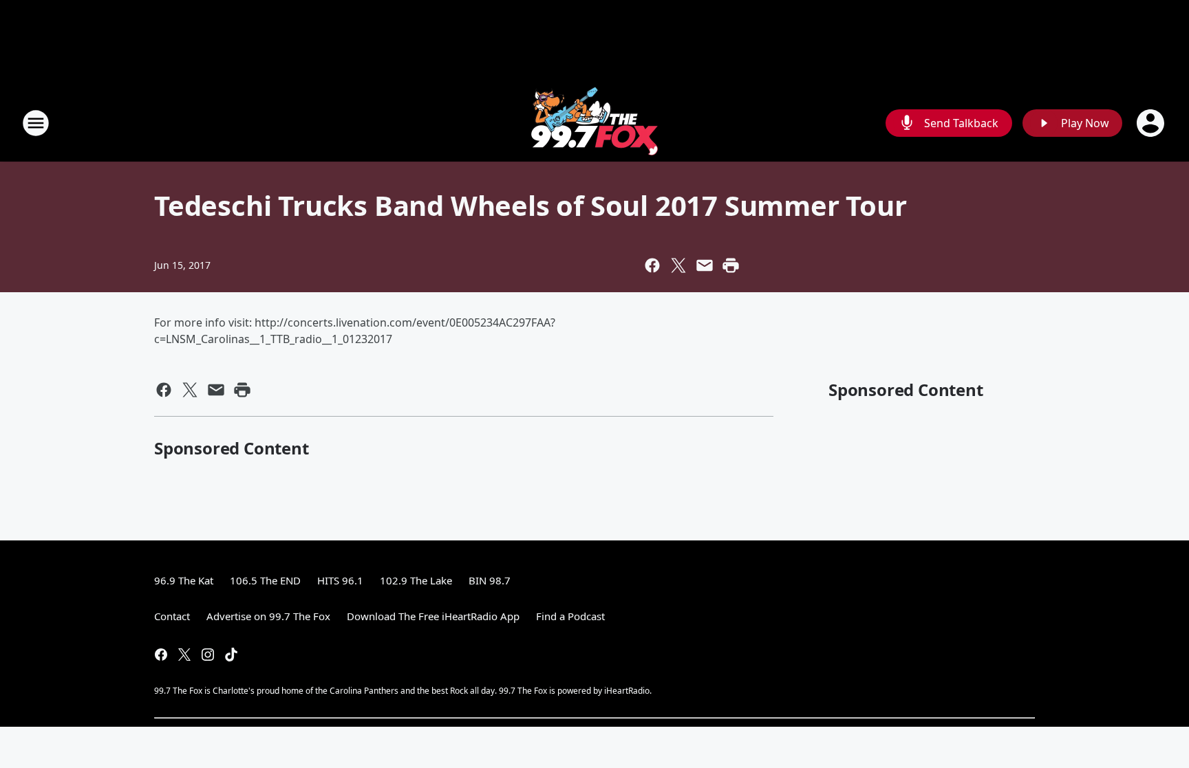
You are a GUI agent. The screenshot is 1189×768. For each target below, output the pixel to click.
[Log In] (1152, 123)
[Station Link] (594, 123)
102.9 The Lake (416, 580)
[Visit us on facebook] (161, 654)
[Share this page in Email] (704, 265)
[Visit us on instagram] (208, 654)
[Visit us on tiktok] (231, 654)
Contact (172, 616)
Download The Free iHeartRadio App (433, 616)
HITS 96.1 (340, 580)
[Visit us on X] (184, 654)
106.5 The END (265, 580)
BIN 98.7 (490, 580)
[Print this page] (730, 265)
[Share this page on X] (678, 265)
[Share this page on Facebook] (652, 265)
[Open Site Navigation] (36, 123)
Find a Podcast (570, 616)
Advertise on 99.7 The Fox (268, 616)
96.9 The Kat (183, 580)
